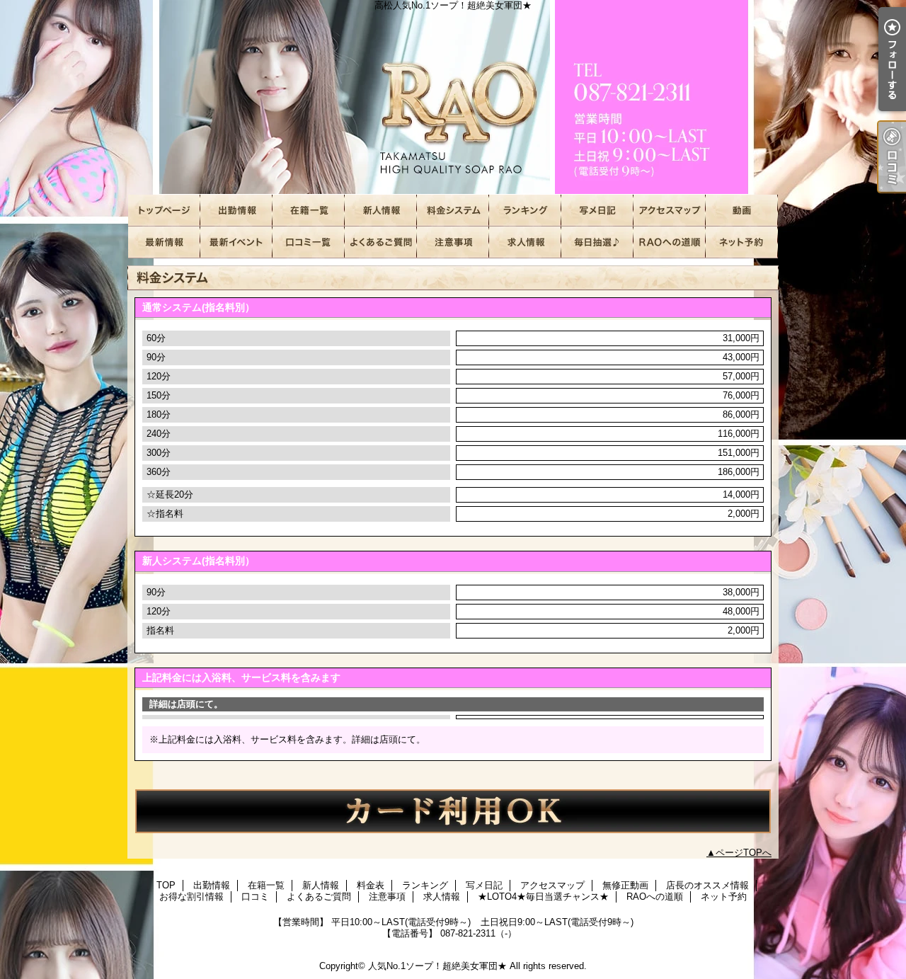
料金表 (453, 211)
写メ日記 (597, 211)
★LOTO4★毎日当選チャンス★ (597, 242)
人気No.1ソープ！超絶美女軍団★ (437, 966)
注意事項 (453, 242)
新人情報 (381, 211)
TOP (164, 211)
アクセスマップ (669, 211)
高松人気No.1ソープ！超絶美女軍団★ (453, 97)
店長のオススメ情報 (164, 242)
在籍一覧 (309, 211)
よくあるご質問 (381, 242)
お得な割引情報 (236, 242)
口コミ (309, 242)
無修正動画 (742, 211)
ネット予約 (742, 242)
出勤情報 (236, 211)
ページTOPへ (744, 852)
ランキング (525, 211)
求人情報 (525, 242)
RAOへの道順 (669, 242)
